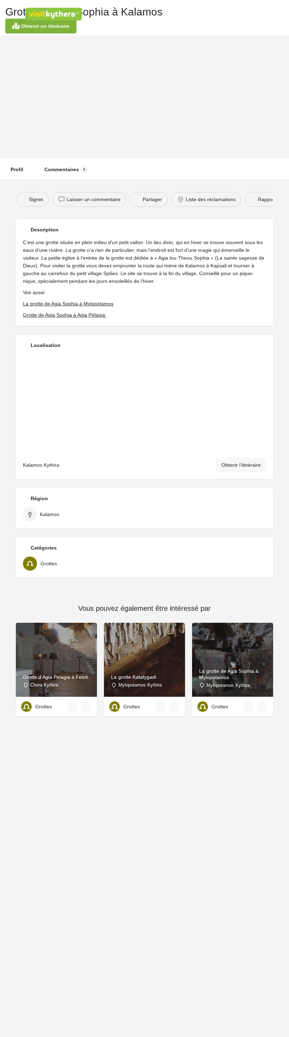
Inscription (242, 14)
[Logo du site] (54, 14)
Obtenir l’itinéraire (241, 465)
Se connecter (207, 14)
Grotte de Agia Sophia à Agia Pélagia (64, 315)
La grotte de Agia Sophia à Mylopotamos (68, 303)
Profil (17, 169)
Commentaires (64, 169)
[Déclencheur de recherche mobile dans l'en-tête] (278, 13)
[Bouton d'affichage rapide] (72, 706)
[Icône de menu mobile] (11, 14)
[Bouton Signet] (86, 706)
